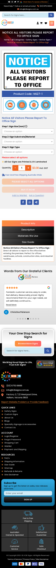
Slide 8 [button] (35, 318)
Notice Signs (45, 39)
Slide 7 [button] (33, 318)
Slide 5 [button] (28, 318)
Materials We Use (28, 235)
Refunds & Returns (13, 471)
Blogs (7, 420)
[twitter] (15, 2)
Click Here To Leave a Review (35, 2)
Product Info (28, 223)
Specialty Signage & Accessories (20, 424)
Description (28, 229)
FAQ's (7, 458)
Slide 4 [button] (25, 318)
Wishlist (8, 446)
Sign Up (28, 499)
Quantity (6, 167)
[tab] (17, 318)
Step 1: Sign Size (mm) (14, 126)
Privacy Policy (29, 559)
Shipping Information (14, 461)
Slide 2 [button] (20, 318)
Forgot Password (12, 439)
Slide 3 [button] (22, 318)
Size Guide (28, 242)
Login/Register (11, 436)
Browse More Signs (28, 343)
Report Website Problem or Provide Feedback (25, 401)
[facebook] (9, 2)
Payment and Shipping (15, 449)
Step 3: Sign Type (11, 147)
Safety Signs (31, 39)
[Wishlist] (46, 23)
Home (7, 39)
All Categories (18, 39)
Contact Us (10, 427)
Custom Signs (11, 414)
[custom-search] (51, 15)
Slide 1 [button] (17, 318)
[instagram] (12, 2)
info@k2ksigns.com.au (29, 9)
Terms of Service (15, 559)
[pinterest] (18, 2)
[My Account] (38, 23)
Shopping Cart (11, 442)
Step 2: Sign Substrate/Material (18, 136)
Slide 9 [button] (38, 318)
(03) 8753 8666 (45, 6)
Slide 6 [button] (30, 318)
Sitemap (8, 468)
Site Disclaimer (11, 474)
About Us (8, 417)
